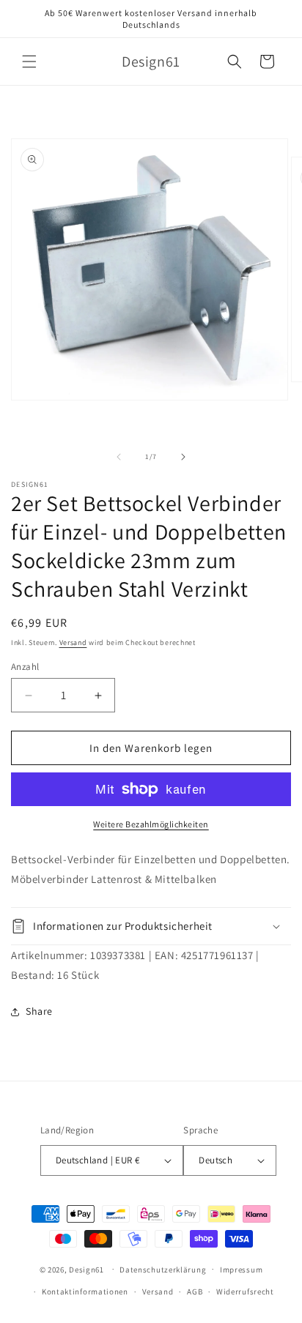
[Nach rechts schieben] (183, 457)
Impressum (241, 1269)
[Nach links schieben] (119, 457)
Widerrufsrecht (245, 1291)
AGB (194, 1291)
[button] (29, 61)
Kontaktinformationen (85, 1291)
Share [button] (39, 1011)
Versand (73, 642)
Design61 (86, 1269)
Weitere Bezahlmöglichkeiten (151, 824)
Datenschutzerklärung (162, 1269)
